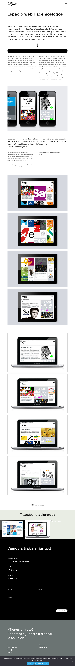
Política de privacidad (41, 663)
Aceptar (30, 663)
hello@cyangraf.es (14, 570)
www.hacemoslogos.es (18, 146)
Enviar (62, 611)
